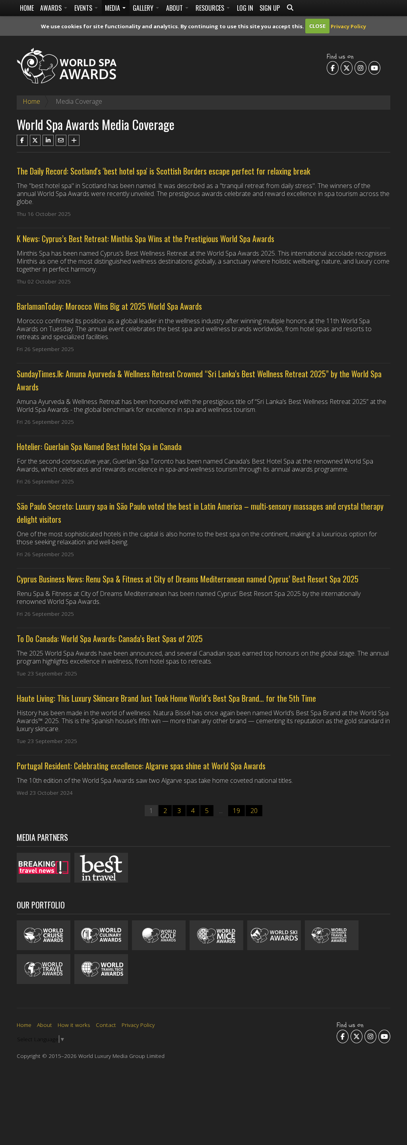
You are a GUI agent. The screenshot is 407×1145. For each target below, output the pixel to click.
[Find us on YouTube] (374, 67)
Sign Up (270, 8)
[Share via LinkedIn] (48, 140)
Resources (211, 8)
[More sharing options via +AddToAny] (74, 140)
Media (113, 8)
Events (84, 8)
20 (254, 810)
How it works (74, 1025)
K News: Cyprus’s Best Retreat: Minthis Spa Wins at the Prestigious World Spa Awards (145, 239)
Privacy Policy (348, 25)
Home (27, 8)
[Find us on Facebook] (333, 67)
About (175, 8)
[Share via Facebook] (22, 140)
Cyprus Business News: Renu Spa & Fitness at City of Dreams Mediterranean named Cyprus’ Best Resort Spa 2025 (188, 579)
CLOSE (317, 25)
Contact (106, 1025)
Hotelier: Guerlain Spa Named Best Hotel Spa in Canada (99, 446)
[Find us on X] (347, 67)
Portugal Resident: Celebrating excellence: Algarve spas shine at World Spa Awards (141, 766)
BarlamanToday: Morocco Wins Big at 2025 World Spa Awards (109, 306)
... (221, 810)
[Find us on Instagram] (360, 67)
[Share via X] (35, 140)
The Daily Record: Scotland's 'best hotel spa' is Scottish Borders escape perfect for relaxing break (163, 171)
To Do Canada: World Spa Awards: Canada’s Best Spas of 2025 (110, 638)
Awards (51, 8)
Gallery (144, 8)
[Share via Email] (61, 140)
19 (236, 810)
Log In (245, 8)
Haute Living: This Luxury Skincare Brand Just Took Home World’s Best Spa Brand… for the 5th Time (166, 698)
